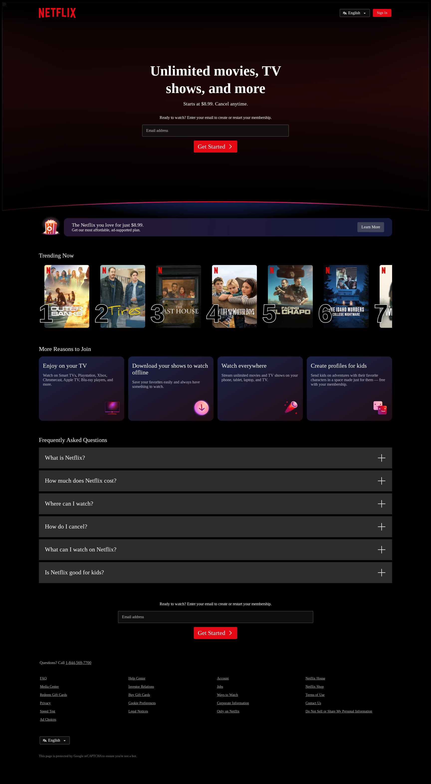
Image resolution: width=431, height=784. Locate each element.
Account (223, 678)
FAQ (43, 678)
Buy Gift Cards (139, 695)
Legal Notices (138, 711)
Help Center (136, 678)
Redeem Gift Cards (53, 695)
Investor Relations (141, 687)
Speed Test (47, 711)
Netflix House (315, 678)
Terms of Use (315, 695)
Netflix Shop (315, 687)
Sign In (382, 13)
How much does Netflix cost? (80, 480)
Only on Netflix (228, 711)
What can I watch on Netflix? (80, 549)
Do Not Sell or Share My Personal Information (339, 711)
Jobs (220, 687)
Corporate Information (233, 703)
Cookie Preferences (142, 703)
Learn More (370, 227)
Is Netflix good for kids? (74, 572)
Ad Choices (48, 719)
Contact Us (313, 703)
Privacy (45, 703)
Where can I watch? (69, 503)
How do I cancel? (66, 526)
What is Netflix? (65, 457)
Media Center (49, 687)
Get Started (211, 146)
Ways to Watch (227, 695)
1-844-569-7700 (78, 663)
